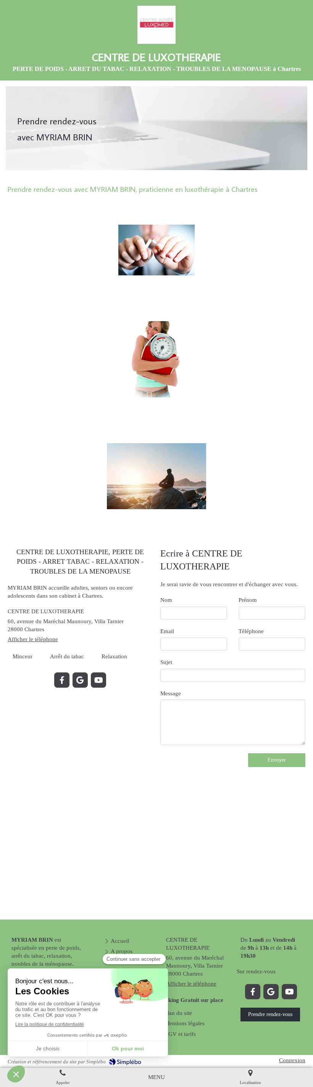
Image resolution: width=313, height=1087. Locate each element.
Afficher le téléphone (33, 639)
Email (167, 631)
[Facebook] (61, 680)
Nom (166, 600)
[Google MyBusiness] (80, 680)
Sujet (166, 662)
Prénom (248, 600)
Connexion (292, 1060)
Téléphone (251, 631)
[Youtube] (98, 680)
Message (170, 693)
